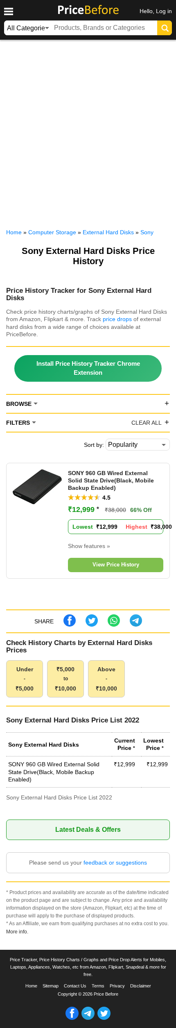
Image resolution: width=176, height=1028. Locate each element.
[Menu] (8, 11)
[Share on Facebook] (69, 624)
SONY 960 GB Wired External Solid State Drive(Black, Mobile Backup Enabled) (111, 480)
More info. (17, 931)
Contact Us (75, 985)
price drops (117, 319)
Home (31, 985)
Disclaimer (140, 985)
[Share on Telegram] (136, 624)
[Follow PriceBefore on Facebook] (72, 1018)
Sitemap (51, 985)
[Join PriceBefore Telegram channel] (88, 1018)
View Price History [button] (116, 565)
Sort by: (94, 445)
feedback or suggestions (115, 862)
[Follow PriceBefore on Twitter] (104, 1018)
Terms (98, 985)
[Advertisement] (88, 132)
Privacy (117, 985)
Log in (164, 11)
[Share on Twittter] (92, 624)
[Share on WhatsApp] (114, 624)
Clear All (146, 422)
